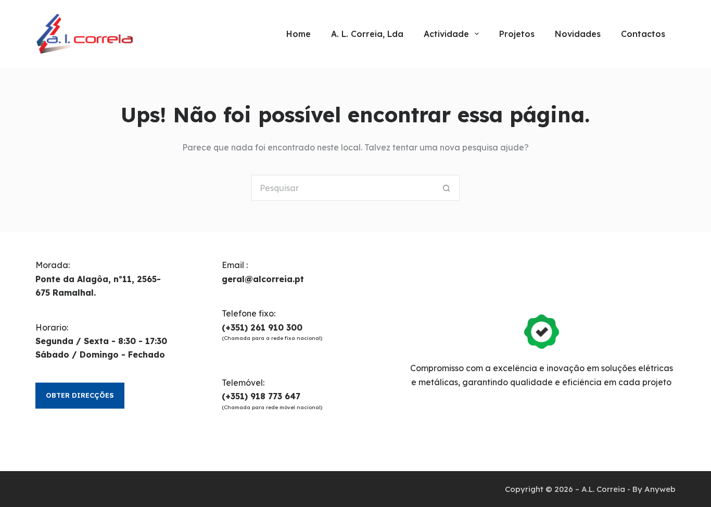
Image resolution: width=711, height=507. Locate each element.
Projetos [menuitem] (517, 34)
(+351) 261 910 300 (262, 327)
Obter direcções (80, 395)
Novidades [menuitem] (578, 34)
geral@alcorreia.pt (263, 279)
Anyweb (660, 489)
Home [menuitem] (298, 34)
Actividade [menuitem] (446, 34)
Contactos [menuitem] (643, 34)
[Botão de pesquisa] (447, 188)
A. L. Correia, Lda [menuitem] (367, 34)
